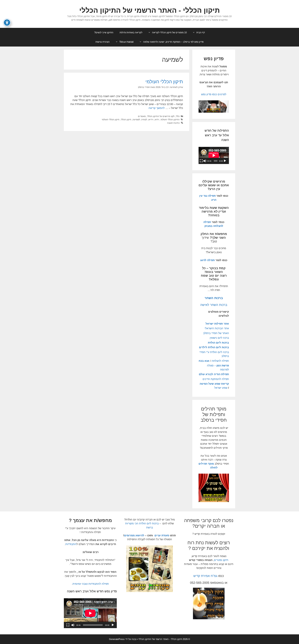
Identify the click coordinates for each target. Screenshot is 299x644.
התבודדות (70, 544)
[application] (214, 155)
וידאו (157, 119)
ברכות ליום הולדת (218, 342)
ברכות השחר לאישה (213, 305)
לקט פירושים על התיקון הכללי (160, 116)
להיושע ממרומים (134, 535)
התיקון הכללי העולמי (170, 119)
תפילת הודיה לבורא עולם (214, 374)
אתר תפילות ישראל (217, 323)
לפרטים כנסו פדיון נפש (213, 94)
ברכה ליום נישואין (219, 337)
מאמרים (142, 116)
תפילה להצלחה (220, 360)
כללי (178, 116)
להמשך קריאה (157, 108)
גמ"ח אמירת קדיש (205, 576)
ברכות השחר (214, 298)
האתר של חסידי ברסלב (216, 333)
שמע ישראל (220, 387)
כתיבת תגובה (173, 123)
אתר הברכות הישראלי (217, 328)
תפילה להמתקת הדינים (216, 379)
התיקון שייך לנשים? (103, 32)
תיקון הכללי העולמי (164, 81)
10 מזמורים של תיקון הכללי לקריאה (169, 32)
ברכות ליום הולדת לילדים (214, 347)
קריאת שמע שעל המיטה (214, 383)
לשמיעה (136, 119)
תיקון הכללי (126, 119)
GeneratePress (117, 639)
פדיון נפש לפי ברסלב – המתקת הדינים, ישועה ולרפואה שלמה (173, 41)
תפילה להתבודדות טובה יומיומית (91, 583)
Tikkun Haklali (126, 41)
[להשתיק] (204, 160)
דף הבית (200, 32)
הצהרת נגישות (102, 41)
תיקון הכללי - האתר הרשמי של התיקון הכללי (149, 10)
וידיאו (150, 119)
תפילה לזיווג (207, 260)
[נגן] (224, 160)
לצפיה (144, 119)
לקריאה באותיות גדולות (131, 32)
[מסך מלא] (201, 160)
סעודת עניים (161, 535)
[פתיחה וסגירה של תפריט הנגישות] (7, 22)
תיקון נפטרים (221, 560)
